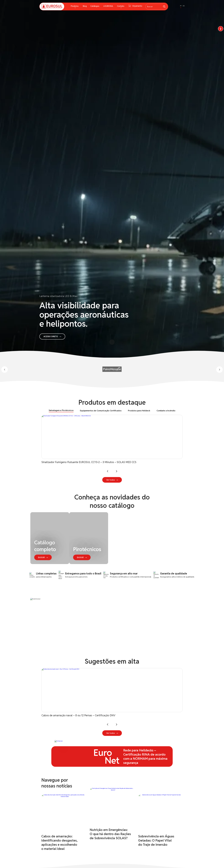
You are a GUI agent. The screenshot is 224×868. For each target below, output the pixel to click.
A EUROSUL (108, 6)
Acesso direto (51, 336)
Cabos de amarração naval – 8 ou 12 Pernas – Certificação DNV (78, 715)
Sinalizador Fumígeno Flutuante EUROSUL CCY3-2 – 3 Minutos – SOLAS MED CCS (88, 462)
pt (180, 6)
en (184, 6)
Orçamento (137, 6)
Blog (85, 6)
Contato (120, 6)
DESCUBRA (110, 710)
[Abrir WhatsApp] (217, 861)
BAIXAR (41, 557)
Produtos (75, 6)
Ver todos (110, 480)
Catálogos (94, 6)
